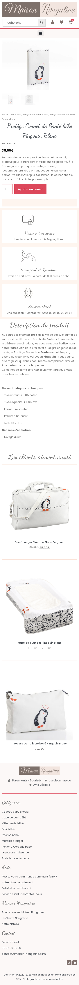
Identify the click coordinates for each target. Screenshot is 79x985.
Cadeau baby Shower (15, 812)
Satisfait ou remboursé (16, 888)
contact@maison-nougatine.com (24, 954)
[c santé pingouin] (39, 65)
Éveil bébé (8, 829)
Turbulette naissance (15, 858)
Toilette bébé (15, 115)
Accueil (5, 115)
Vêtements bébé (13, 823)
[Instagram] (69, 962)
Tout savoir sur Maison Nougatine (23, 912)
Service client (10, 942)
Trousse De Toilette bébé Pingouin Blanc (39, 743)
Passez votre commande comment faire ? (29, 876)
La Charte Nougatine (15, 918)
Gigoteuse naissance (15, 852)
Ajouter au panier (30, 189)
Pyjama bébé (10, 835)
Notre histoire (10, 924)
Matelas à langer (12, 841)
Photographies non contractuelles (43, 979)
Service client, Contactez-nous (22, 894)
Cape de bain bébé (14, 817)
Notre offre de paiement (17, 882)
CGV (18, 979)
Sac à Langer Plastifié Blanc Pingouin (39, 542)
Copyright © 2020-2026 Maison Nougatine (28, 974)
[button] (40, 33)
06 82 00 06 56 (11, 948)
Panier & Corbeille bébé (17, 847)
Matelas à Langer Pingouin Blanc (40, 643)
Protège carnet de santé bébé (35, 115)
